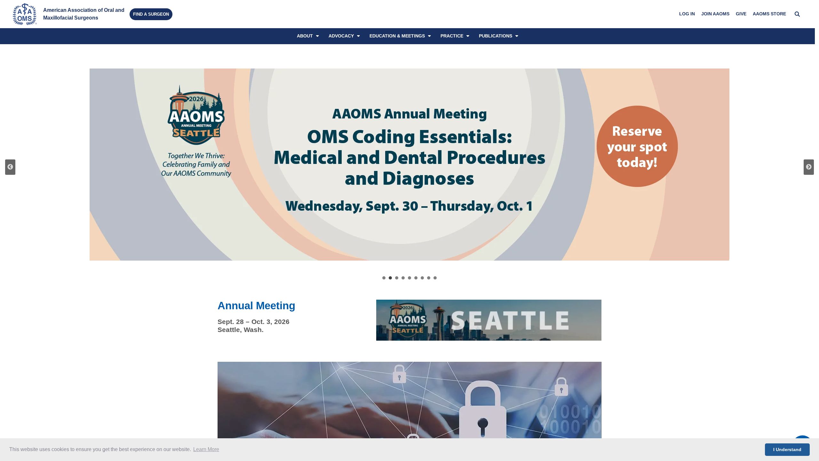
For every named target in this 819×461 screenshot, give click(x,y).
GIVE (741, 14)
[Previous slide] (10, 167)
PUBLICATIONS (495, 36)
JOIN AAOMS (715, 14)
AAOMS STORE (769, 14)
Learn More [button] (206, 449)
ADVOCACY (341, 36)
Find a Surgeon (151, 14)
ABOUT (305, 36)
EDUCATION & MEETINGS (397, 36)
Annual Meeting (256, 305)
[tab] (384, 277)
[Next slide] (809, 167)
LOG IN (687, 14)
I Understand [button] (787, 449)
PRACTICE (452, 36)
